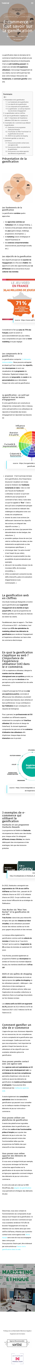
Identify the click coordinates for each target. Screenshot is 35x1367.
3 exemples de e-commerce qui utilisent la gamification (17, 124)
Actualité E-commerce (17, 13)
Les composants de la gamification (18, 106)
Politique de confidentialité (11, 1331)
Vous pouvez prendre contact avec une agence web (18, 144)
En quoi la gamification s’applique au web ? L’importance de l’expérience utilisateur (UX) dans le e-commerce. (16, 118)
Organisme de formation (17, 1334)
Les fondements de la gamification (18, 102)
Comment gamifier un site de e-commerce (15, 139)
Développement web (11, 16)
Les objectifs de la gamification (17, 104)
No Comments (18, 39)
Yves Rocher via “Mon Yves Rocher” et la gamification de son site (19, 133)
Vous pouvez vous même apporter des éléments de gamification (18, 152)
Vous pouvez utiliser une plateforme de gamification (19, 148)
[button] (32, 3)
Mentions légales (26, 1331)
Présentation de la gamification (15, 100)
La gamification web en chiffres (15, 113)
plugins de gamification (22, 1188)
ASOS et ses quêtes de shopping (18, 136)
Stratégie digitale (25, 16)
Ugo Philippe (12, 36)
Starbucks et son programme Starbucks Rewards (16, 128)
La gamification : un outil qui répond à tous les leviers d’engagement (19, 110)
